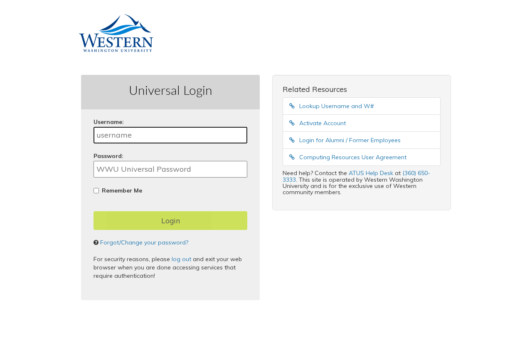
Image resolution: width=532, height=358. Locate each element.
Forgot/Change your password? (144, 242)
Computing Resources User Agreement (352, 157)
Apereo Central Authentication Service (213, 337)
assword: (108, 156)
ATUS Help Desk (371, 173)
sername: (109, 122)
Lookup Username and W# (336, 106)
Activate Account (322, 123)
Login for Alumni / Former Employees (349, 140)
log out (181, 259)
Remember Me (122, 190)
